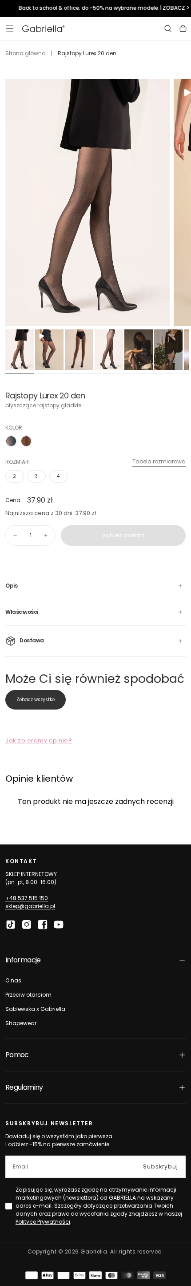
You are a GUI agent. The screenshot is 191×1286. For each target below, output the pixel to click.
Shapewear (20, 1023)
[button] (9, 28)
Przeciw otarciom (28, 994)
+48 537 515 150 (26, 898)
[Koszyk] (183, 28)
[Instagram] (26, 924)
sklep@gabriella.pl (30, 906)
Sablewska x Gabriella (35, 1009)
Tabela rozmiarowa (159, 461)
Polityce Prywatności (43, 1221)
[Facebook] (42, 924)
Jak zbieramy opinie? (38, 740)
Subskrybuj (160, 1166)
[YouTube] (58, 924)
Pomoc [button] (17, 1055)
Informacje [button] (23, 960)
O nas (13, 980)
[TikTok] (10, 924)
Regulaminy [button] (24, 1087)
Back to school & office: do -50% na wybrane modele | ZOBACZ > (102, 8)
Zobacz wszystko (35, 699)
